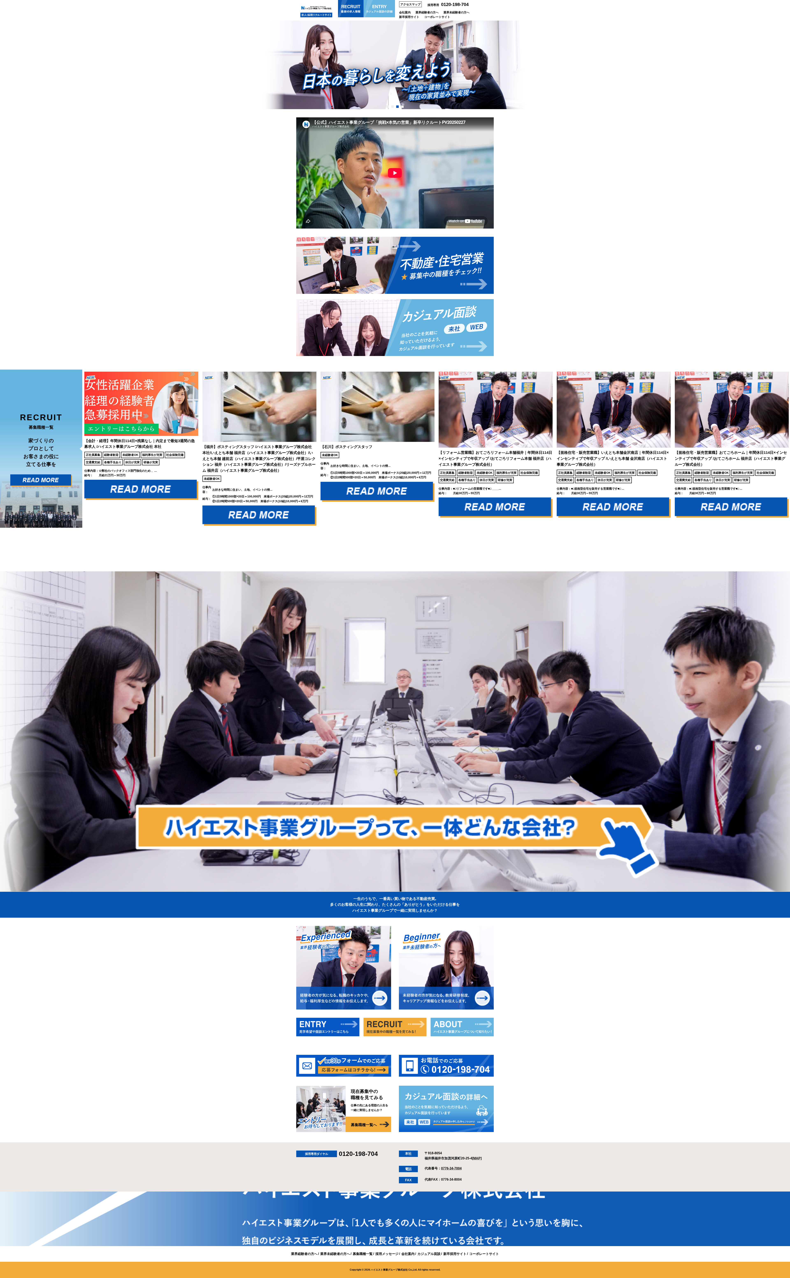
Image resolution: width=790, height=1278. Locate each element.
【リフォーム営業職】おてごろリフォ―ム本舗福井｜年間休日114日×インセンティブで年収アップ (351, 459)
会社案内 (405, 12)
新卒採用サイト (409, 17)
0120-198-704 (455, 4)
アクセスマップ (410, 4)
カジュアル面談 (428, 1254)
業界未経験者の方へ (456, 12)
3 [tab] (397, 106)
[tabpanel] (395, 65)
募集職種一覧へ (364, 1125)
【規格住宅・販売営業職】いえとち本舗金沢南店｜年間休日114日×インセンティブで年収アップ (468, 459)
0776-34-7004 (451, 1168)
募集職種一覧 (363, 1254)
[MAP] (477, 1158)
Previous (79, 448)
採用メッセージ (386, 1254)
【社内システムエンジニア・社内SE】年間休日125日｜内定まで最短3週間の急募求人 (705, 459)
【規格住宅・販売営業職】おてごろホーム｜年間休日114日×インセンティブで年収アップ (587, 459)
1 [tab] (387, 106)
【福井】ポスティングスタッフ (114, 459)
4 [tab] (402, 106)
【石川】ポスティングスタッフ (202, 447)
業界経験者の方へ (427, 12)
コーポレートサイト (437, 17)
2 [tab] (392, 106)
